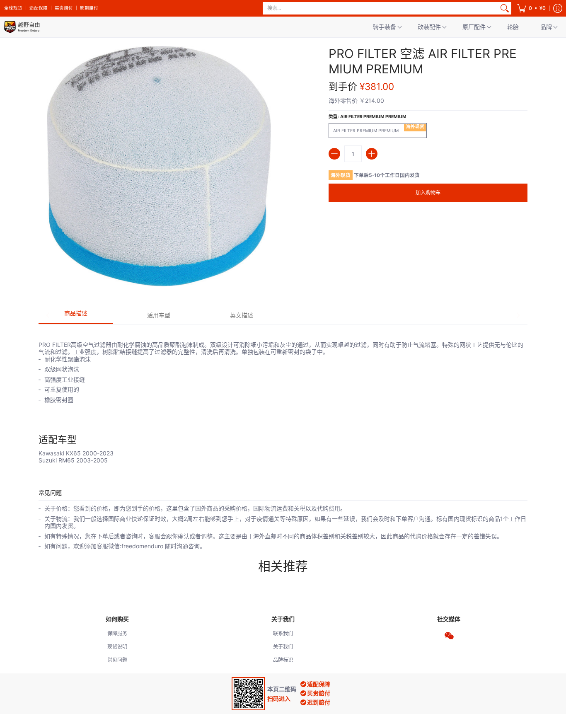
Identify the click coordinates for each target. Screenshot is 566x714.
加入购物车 (428, 192)
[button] (531, 8)
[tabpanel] (283, 394)
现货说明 (117, 647)
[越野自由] (22, 27)
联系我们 (283, 633)
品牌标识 (283, 660)
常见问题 (117, 660)
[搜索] (504, 8)
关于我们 (283, 647)
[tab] (76, 315)
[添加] (371, 154)
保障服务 (117, 633)
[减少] (334, 154)
